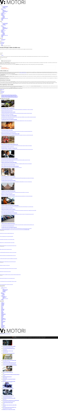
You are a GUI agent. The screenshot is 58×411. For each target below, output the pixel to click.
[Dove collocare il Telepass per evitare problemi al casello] (29, 357)
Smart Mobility (3, 14)
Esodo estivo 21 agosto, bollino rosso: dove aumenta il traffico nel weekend (9, 95)
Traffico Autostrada (3, 39)
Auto (1, 5)
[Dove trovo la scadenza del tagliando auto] (29, 368)
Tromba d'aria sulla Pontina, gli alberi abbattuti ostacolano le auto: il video (8, 255)
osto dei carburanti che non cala (23, 72)
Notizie (2, 45)
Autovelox (2, 316)
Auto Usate (2, 305)
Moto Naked (2, 310)
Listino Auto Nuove (3, 13)
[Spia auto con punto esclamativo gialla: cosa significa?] (29, 343)
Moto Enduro (2, 309)
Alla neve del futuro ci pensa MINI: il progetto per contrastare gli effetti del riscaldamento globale (10, 274)
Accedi (1, 4)
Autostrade (1, 89)
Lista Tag (2, 302)
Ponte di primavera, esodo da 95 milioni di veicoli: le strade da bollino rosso (9, 97)
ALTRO (1, 21)
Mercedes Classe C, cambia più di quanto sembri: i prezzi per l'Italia (7, 242)
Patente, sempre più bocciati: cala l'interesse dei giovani (6, 249)
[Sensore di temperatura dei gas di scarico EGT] (29, 392)
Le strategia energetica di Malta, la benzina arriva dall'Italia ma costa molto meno (8, 258)
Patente (2, 317)
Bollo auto (2, 315)
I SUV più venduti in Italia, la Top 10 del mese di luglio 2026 (6, 236)
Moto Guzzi (2, 312)
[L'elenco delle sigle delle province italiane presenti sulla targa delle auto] (29, 373)
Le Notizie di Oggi (5, 287)
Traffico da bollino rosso (4, 67)
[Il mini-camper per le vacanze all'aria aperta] (29, 385)
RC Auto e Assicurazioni (5, 298)
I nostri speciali (3, 34)
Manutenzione (4, 10)
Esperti (2, 19)
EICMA (2, 313)
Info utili (2, 9)
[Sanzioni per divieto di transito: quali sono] (29, 401)
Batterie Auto (2, 326)
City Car (2, 307)
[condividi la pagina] (0, 58)
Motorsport (2, 15)
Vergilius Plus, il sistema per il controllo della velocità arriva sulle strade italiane (9, 96)
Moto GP (4, 16)
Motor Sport (2, 293)
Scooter (2, 311)
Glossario (2, 295)
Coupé (2, 308)
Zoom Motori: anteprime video (4, 18)
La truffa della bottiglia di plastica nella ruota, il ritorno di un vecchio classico (8, 252)
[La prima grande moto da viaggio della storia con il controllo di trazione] (29, 399)
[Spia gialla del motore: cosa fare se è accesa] (29, 349)
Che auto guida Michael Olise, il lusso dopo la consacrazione (6, 284)
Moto (1, 8)
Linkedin (2, 55)
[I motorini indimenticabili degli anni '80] (29, 375)
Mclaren (2, 324)
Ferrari (2, 323)
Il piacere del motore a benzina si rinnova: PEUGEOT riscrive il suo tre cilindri (8, 268)
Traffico (3, 89)
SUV (1, 306)
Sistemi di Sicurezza (3, 318)
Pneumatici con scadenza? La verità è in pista (5, 265)
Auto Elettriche (4, 290)
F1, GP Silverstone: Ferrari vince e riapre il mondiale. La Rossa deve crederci (8, 281)
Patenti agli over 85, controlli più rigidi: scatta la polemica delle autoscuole (8, 261)
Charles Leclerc (3, 325)
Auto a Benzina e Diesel (5, 6)
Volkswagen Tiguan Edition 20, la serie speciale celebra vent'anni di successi (8, 245)
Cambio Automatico (3, 327)
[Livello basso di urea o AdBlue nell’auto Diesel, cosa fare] (29, 361)
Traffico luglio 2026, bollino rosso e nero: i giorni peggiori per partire (7, 278)
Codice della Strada (5, 11)
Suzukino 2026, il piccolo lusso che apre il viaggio (5, 271)
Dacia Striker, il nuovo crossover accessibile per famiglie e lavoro (7, 233)
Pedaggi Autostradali (3, 319)
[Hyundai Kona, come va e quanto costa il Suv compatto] (29, 408)
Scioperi (3, 12)
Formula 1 (4, 294)
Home (2, 44)
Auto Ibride (4, 7)
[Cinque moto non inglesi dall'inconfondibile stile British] (29, 380)
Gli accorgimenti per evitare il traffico (5, 68)
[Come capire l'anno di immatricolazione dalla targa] (29, 347)
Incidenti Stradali (3, 321)
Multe (2, 320)
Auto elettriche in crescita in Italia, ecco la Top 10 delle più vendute (7, 239)
